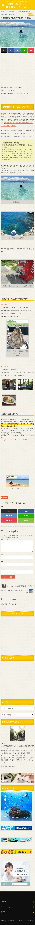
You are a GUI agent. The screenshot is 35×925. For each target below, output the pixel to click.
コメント (4, 539)
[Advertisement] (17, 69)
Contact (3, 902)
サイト (3, 569)
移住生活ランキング (17, 488)
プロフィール (5, 912)
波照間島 (5, 497)
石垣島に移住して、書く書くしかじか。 (17, 5)
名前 (2, 554)
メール (3, 561)
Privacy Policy (5, 907)
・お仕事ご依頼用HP (8, 766)
